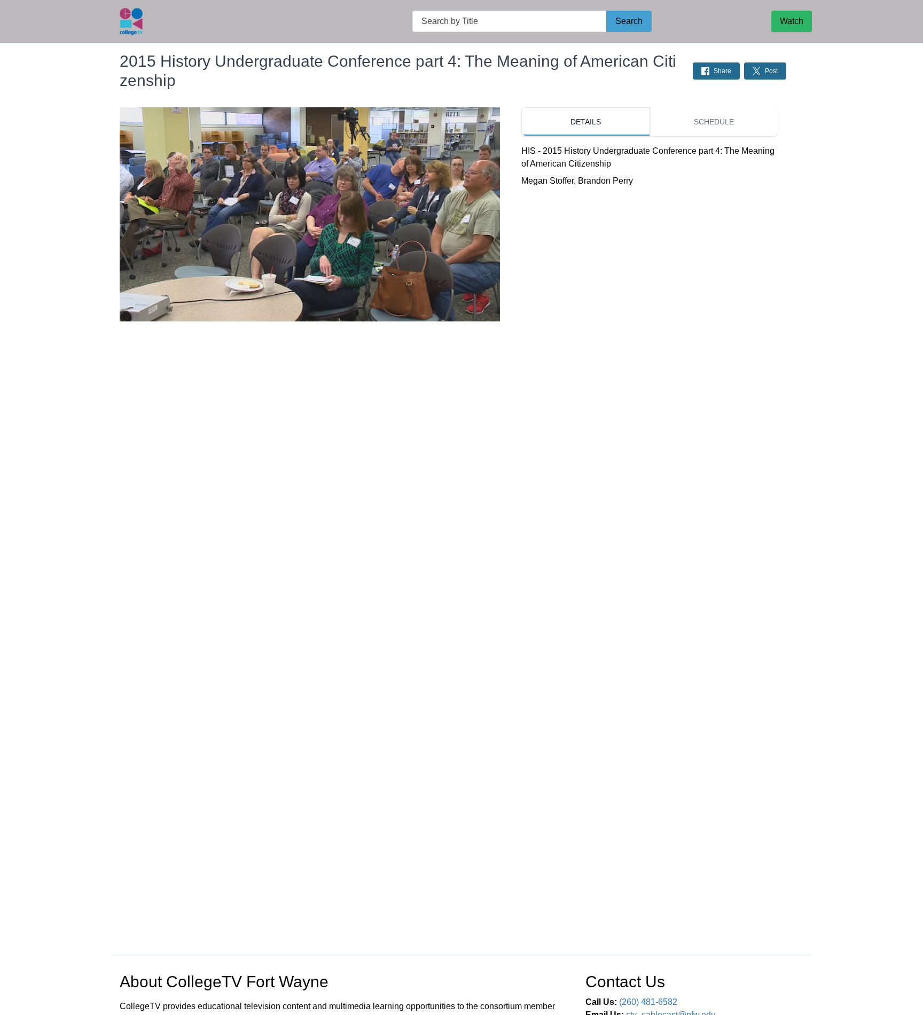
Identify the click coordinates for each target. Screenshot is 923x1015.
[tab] (585, 121)
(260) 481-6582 (648, 1001)
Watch (791, 21)
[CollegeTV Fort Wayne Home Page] (131, 22)
